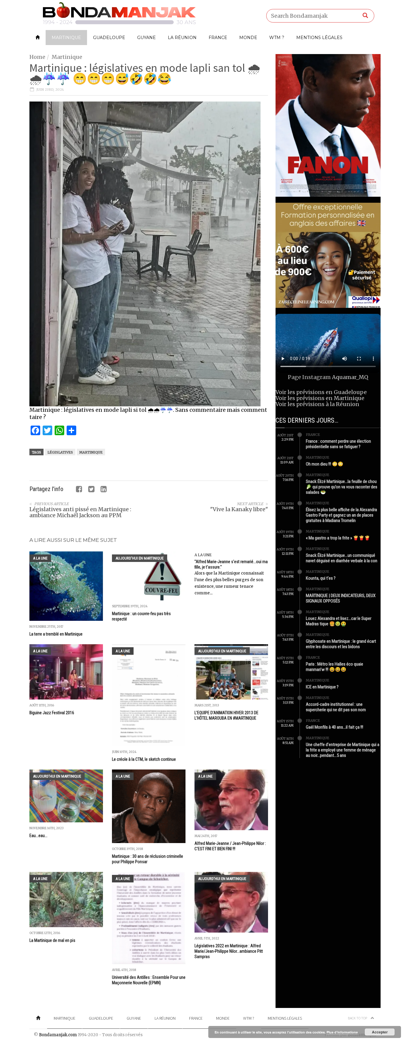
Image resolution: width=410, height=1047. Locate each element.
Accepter (380, 1032)
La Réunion (182, 37)
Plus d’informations (342, 1032)
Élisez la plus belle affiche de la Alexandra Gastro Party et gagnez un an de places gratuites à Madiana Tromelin (341, 515)
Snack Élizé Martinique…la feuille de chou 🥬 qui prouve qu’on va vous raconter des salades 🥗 (341, 487)
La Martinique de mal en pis (52, 940)
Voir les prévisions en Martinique (320, 398)
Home (37, 56)
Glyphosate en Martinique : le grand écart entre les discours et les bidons (341, 644)
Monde (248, 37)
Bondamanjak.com (58, 1034)
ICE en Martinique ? (322, 687)
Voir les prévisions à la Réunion (317, 404)
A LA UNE (40, 558)
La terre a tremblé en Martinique (56, 634)
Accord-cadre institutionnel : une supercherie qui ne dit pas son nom (336, 707)
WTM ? (276, 37)
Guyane (146, 37)
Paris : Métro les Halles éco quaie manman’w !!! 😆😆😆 (334, 666)
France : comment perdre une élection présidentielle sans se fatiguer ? (338, 444)
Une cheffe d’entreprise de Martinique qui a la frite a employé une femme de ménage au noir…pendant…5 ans (342, 750)
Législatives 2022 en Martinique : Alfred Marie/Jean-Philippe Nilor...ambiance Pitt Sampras (228, 951)
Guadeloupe (109, 37)
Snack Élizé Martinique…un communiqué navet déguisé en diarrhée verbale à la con (341, 558)
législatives (60, 452)
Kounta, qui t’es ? (321, 578)
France (218, 37)
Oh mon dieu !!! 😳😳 (324, 464)
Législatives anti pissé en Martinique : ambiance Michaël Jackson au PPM (80, 512)
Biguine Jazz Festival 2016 (51, 712)
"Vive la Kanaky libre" (239, 509)
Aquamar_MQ (350, 377)
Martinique (66, 37)
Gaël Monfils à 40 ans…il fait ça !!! (334, 727)
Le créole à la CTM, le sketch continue (144, 759)
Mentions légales (319, 37)
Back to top (358, 1018)
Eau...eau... (38, 835)
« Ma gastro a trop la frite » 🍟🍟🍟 (338, 538)
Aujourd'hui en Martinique (140, 558)
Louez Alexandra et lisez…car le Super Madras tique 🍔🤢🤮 (338, 621)
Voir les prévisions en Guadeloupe (321, 392)
